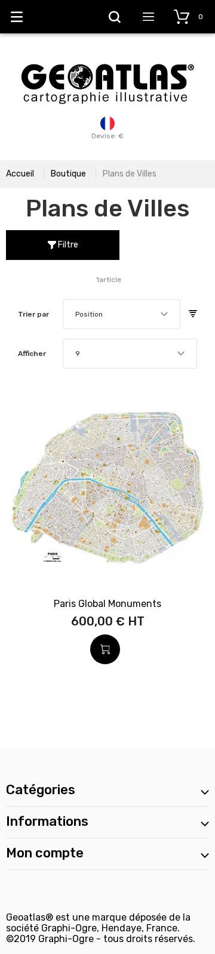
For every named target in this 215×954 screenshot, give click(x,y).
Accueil (20, 174)
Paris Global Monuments (107, 603)
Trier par (33, 314)
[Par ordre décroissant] (193, 314)
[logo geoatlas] (107, 58)
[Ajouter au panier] (105, 649)
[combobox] (121, 314)
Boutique (68, 174)
